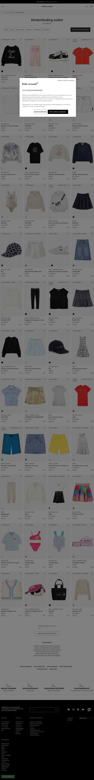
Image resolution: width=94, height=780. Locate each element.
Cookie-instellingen (40, 111)
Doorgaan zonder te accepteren (66, 80)
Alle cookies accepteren (58, 112)
